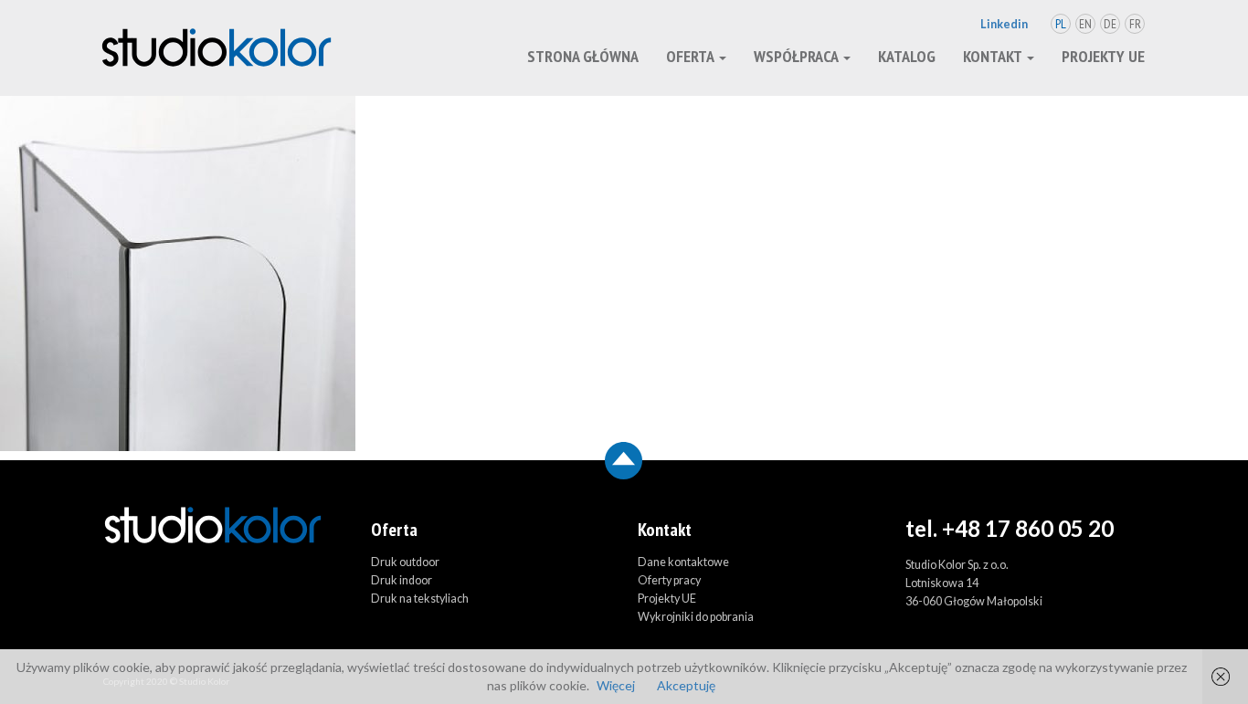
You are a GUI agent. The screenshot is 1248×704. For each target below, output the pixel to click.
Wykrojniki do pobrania (696, 617)
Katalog (907, 56)
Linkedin (1004, 24)
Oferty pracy (669, 580)
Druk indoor (401, 580)
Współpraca (797, 56)
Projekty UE (1103, 56)
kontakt (994, 56)
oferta (691, 56)
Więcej (616, 685)
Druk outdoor (405, 562)
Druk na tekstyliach (420, 598)
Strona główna (583, 56)
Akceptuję (686, 685)
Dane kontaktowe (683, 562)
